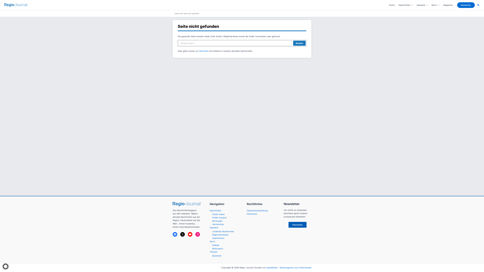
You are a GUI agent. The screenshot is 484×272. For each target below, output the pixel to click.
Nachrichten (215, 210)
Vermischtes (218, 224)
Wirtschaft (217, 221)
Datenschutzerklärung (257, 210)
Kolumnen (216, 255)
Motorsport (217, 248)
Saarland (214, 227)
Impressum (252, 214)
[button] (411, 5)
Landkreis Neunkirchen (223, 231)
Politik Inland (218, 214)
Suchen (299, 43)
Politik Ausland (219, 217)
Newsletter (297, 225)
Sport (212, 241)
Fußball (215, 245)
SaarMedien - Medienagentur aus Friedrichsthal (288, 267)
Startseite (203, 51)
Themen (213, 252)
